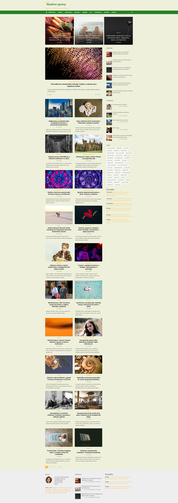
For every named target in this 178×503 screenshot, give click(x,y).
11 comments (124, 106)
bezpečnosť (111, 148)
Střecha (59, 32)
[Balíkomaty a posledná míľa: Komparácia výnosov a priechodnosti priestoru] (59, 108)
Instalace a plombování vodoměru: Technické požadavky (88, 451)
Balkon (59, 338)
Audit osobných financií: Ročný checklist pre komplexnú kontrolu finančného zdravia (59, 229)
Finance (60, 12)
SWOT (56, 491)
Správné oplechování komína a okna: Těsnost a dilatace (88, 193)
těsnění (120, 180)
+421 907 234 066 (58, 480)
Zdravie (52, 491)
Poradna (106, 12)
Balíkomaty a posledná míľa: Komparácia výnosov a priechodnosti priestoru (59, 123)
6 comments (125, 121)
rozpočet (124, 175)
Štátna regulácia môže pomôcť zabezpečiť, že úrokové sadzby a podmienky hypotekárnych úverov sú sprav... (119, 210)
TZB (91, 12)
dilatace (124, 150)
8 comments (124, 115)
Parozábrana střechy (73, 81)
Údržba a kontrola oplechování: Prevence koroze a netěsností (59, 193)
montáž (117, 160)
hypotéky (110, 155)
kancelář (110, 158)
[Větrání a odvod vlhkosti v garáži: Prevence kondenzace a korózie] (59, 364)
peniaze (127, 167)
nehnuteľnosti (119, 162)
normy (109, 167)
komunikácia (119, 158)
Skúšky (55, 492)
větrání (109, 182)
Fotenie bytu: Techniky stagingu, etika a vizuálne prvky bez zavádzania (59, 452)
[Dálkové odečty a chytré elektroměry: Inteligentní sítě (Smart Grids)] (59, 252)
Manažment (51, 489)
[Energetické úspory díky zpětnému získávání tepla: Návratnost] (88, 327)
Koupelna (88, 263)
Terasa (88, 300)
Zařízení (84, 12)
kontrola (127, 158)
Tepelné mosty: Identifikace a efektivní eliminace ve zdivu (59, 157)
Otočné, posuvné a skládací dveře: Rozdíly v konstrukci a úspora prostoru (88, 229)
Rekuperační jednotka (88, 154)
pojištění (125, 170)
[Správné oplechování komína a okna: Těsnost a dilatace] (88, 179)
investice (119, 155)
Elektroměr (59, 263)
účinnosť (110, 184)
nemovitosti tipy (122, 165)
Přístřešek (88, 375)
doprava (129, 153)
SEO (53, 487)
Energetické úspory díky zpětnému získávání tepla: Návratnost (88, 342)
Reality (46, 489)
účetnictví (124, 182)
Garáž (58, 375)
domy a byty (120, 153)
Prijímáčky (57, 489)
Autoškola (68, 487)
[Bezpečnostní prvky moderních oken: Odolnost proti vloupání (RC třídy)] (88, 400)
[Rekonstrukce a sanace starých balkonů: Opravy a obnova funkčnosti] (59, 327)
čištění (117, 184)
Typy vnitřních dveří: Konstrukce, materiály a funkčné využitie (88, 122)
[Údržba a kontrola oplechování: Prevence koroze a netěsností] (59, 179)
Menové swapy (116, 127)
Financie (68, 489)
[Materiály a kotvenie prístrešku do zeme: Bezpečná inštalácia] (88, 364)
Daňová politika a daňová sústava (120, 120)
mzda (124, 160)
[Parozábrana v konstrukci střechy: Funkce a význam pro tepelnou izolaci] (73, 64)
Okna (88, 411)
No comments (97, 481)
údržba (116, 182)
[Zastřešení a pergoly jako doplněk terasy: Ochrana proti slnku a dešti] (88, 290)
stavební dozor (111, 180)
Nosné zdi (89, 32)
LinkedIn (56, 484)
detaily (116, 150)
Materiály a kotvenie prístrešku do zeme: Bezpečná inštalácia (88, 378)
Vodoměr (88, 448)
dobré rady (110, 153)
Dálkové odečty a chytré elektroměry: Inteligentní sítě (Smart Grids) (59, 267)
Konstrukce (68, 12)
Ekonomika (47, 491)
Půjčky (59, 225)
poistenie (117, 170)
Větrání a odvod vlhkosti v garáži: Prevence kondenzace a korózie (59, 378)
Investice (118, 32)
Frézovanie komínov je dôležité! (120, 104)
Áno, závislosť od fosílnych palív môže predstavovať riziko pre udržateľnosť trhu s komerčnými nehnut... (118, 221)
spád (123, 177)
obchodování (118, 167)
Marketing (47, 492)
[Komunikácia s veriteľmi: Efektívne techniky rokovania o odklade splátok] (59, 400)
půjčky (117, 172)
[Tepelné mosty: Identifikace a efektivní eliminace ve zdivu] (59, 144)
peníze (110, 170)
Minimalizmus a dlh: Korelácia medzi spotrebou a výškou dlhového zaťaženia (59, 304)
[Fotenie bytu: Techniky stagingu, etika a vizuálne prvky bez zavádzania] (59, 437)
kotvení (110, 160)
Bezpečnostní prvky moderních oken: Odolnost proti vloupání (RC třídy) (88, 415)
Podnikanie (62, 489)
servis (109, 177)
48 (60, 467)
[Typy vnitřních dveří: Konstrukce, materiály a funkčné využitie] (88, 108)
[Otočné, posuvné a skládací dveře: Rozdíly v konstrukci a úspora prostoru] (88, 215)
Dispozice (77, 12)
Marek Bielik (91, 497)
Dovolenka (64, 492)
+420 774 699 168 (58, 482)
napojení (110, 162)
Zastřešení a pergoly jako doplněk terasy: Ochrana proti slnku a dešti (88, 304)
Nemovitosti (52, 12)
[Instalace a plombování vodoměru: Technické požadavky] (88, 437)
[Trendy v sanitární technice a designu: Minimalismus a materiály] (88, 252)
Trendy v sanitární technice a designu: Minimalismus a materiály (88, 267)
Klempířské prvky (59, 190)
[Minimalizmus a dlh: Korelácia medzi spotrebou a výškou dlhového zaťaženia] (59, 290)
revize (116, 175)
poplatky (110, 172)
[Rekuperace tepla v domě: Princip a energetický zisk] (88, 144)
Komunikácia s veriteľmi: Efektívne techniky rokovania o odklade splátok (59, 415)
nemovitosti (111, 165)
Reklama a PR (58, 487)
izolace (126, 155)
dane (109, 150)
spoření (116, 177)
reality (109, 175)
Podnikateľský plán (62, 491)
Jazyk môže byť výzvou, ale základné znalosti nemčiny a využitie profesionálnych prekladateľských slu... (117, 194)
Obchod (59, 492)
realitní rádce (126, 172)
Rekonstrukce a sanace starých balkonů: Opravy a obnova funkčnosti (59, 342)
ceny (126, 148)
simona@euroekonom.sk (59, 478)
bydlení (119, 148)
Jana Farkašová (91, 481)
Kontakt (114, 12)
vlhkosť (128, 180)
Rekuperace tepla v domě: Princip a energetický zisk (88, 157)
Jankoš (50, 94)
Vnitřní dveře (88, 118)
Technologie (97, 12)
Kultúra (52, 492)
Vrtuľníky (63, 487)
